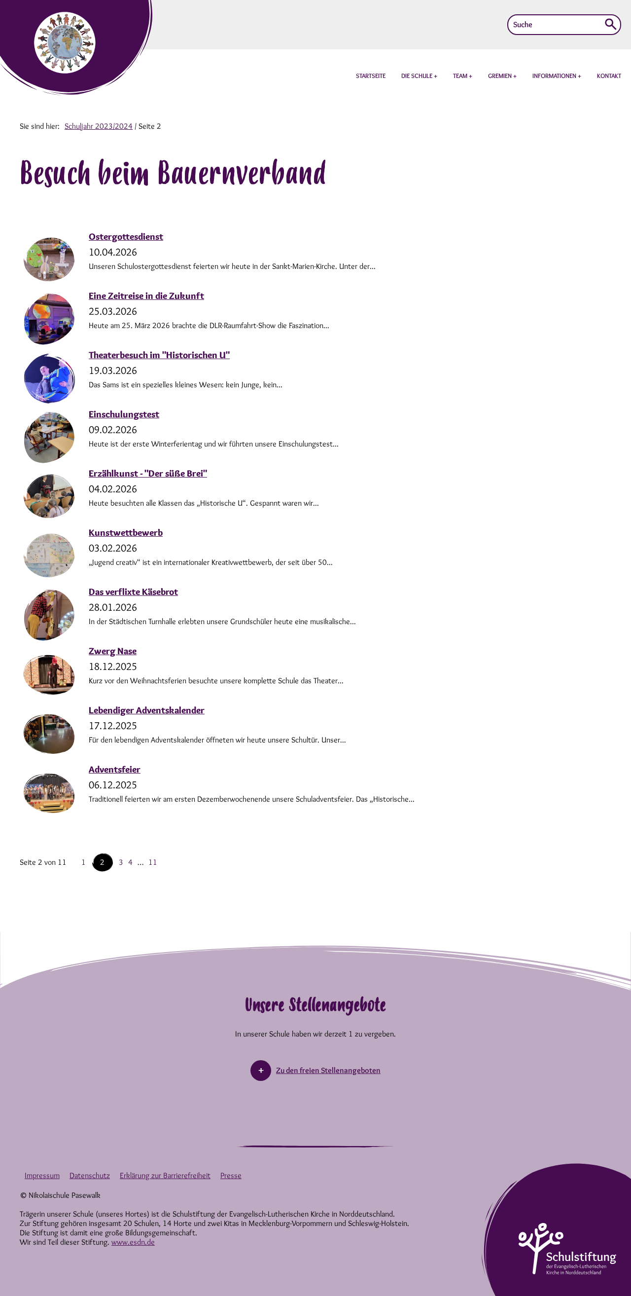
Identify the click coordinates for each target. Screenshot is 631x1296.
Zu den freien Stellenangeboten (328, 1070)
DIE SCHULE (417, 75)
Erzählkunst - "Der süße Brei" (148, 473)
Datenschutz (90, 1175)
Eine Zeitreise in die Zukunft (146, 295)
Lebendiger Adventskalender (147, 710)
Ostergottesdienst (126, 236)
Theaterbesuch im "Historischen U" (159, 355)
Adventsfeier (114, 769)
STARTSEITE (371, 75)
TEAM (461, 75)
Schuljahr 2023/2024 (99, 126)
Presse (231, 1175)
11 (152, 862)
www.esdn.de (133, 1242)
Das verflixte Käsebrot (133, 591)
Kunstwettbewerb (126, 532)
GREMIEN (500, 75)
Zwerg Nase (113, 651)
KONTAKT (609, 75)
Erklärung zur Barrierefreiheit (165, 1175)
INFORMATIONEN (555, 75)
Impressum (42, 1175)
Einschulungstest (124, 414)
